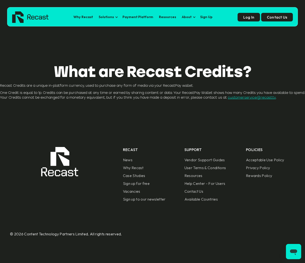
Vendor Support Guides (204, 159)
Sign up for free (136, 183)
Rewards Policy (259, 175)
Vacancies (131, 191)
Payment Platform (137, 17)
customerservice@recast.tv (252, 97)
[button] (107, 17)
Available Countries (201, 199)
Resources (167, 17)
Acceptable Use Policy (265, 159)
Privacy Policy (258, 167)
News (127, 159)
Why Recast (83, 17)
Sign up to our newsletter (144, 199)
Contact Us (193, 191)
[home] (30, 17)
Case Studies (134, 175)
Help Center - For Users (204, 183)
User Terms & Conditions (205, 167)
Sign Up (206, 17)
